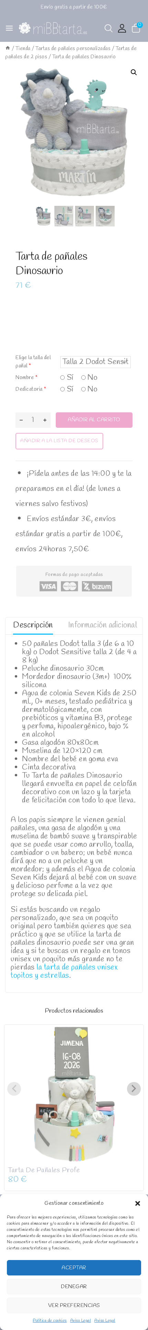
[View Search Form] (109, 28)
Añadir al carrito (94, 419)
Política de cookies (50, 1320)
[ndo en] (7, 48)
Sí (69, 378)
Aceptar (74, 1267)
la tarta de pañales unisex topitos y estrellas (64, 971)
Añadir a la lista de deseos (59, 441)
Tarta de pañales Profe (44, 1170)
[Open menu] (9, 28)
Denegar (74, 1286)
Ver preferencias (74, 1305)
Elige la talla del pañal (33, 361)
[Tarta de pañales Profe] (74, 1094)
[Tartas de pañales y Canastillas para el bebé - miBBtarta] (53, 28)
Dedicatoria (30, 389)
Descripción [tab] (33, 625)
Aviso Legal (80, 1320)
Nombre (26, 377)
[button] (137, 1203)
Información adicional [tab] (102, 625)
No (92, 378)
